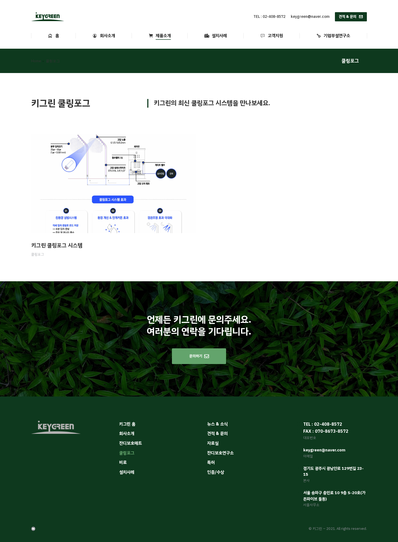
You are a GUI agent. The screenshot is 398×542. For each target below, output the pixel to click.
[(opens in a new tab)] (113, 183)
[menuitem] (53, 35)
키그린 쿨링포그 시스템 (57, 245)
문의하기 (195, 356)
